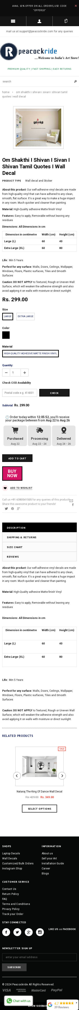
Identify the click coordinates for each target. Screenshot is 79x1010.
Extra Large (25, 316)
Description (16, 527)
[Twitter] (6, 508)
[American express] (21, 990)
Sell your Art (49, 858)
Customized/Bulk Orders (18, 863)
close (76, 6)
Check (54, 393)
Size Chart (15, 547)
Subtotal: (7, 405)
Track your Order (12, 914)
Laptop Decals (11, 853)
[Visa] (6, 990)
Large (7, 316)
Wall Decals (9, 858)
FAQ (4, 899)
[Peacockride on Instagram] (40, 932)
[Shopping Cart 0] (66, 21)
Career (46, 868)
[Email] (71, 500)
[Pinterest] (12, 508)
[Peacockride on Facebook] (6, 932)
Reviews (13, 556)
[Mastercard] (38, 990)
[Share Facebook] (73, 504)
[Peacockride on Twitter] (17, 932)
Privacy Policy (11, 909)
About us (47, 853)
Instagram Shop (12, 868)
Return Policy (10, 894)
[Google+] (18, 508)
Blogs (45, 873)
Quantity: (7, 365)
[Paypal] (57, 990)
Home (5, 92)
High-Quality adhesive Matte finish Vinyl (30, 353)
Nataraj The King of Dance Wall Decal (39, 791)
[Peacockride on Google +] (29, 932)
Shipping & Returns (21, 537)
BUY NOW (12, 473)
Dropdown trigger (39, 21)
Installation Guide (53, 863)
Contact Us (9, 889)
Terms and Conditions (16, 904)
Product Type (11, 180)
